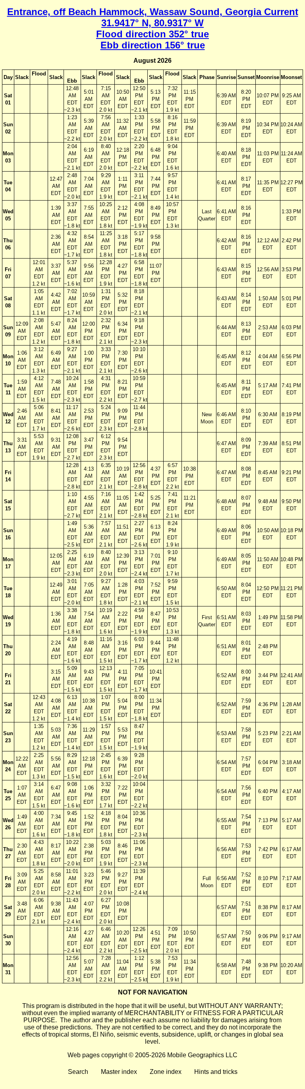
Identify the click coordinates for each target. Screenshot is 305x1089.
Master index (119, 1071)
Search (78, 1071)
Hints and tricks (215, 1071)
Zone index (165, 1071)
